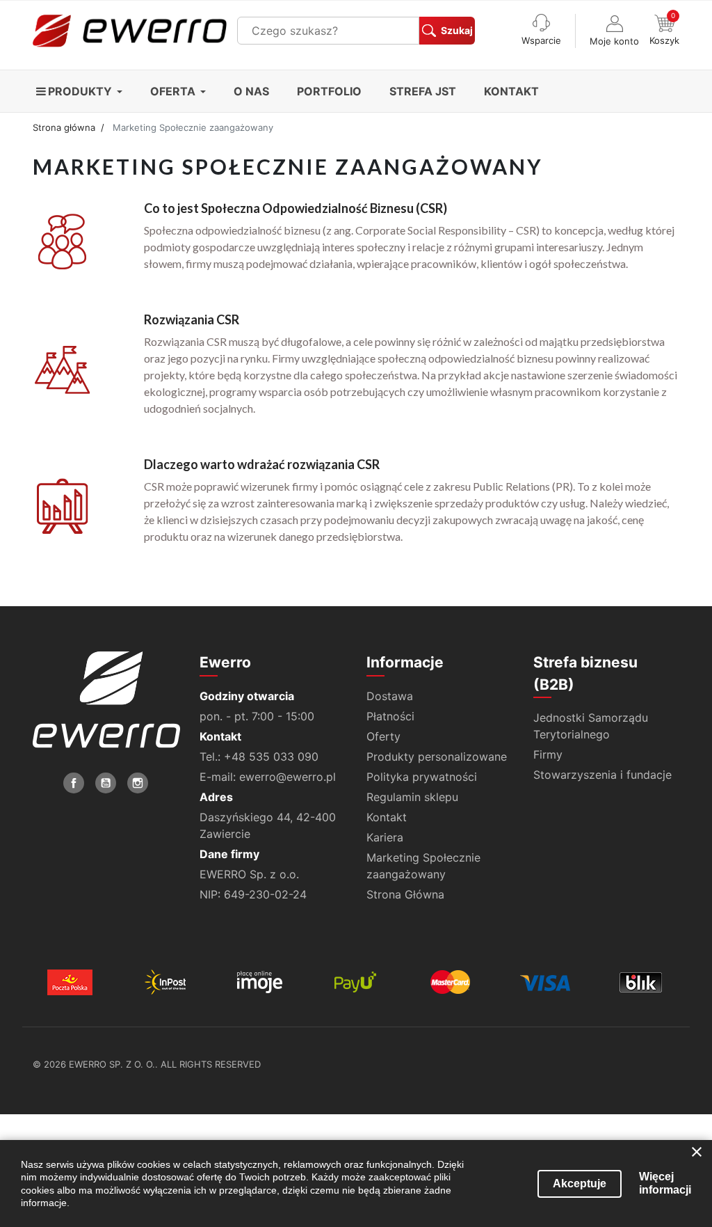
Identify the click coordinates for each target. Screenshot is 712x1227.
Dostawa (389, 696)
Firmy (548, 754)
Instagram (137, 783)
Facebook (73, 783)
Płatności (390, 716)
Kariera (384, 837)
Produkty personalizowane (436, 756)
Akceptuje (579, 1183)
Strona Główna (405, 894)
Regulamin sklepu (412, 797)
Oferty (383, 736)
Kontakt (386, 817)
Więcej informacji (665, 1183)
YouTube (105, 783)
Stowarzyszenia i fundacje (602, 775)
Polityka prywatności (421, 777)
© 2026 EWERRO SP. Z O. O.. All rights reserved (147, 1064)
